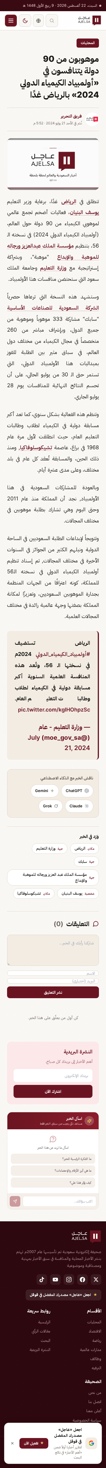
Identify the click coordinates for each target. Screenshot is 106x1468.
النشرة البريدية (40, 1349)
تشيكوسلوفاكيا (36, 447)
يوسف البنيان (84, 212)
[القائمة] (11, 20)
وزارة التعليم (53, 268)
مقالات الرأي (41, 1331)
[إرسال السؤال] (15, 1201)
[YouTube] (55, 1279)
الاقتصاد (95, 1331)
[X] (96, 1279)
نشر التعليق (53, 992)
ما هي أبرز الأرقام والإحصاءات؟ (73, 1170)
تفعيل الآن (34, 1443)
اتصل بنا (94, 1401)
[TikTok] (42, 1279)
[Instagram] (69, 1279)
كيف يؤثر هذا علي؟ (80, 1182)
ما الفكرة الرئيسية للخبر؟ (76, 1159)
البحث (45, 1340)
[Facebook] (82, 1279)
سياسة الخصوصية (87, 1420)
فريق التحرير (71, 116)
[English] (38, 20)
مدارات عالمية (90, 1349)
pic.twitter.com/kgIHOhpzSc (54, 710)
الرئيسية (44, 1322)
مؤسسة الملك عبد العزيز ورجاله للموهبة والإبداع (59, 877)
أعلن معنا (93, 1410)
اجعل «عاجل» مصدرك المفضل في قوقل (63, 1294)
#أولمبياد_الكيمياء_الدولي (63, 654)
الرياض (68, 201)
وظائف (95, 1358)
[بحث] (52, 20)
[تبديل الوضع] (25, 20)
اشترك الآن (53, 1091)
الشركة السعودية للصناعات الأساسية (53, 308)
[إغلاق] (12, 1443)
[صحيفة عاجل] (89, 20)
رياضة (96, 1340)
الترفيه (96, 1367)
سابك (86, 861)
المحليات (88, 43)
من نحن (94, 1392)
